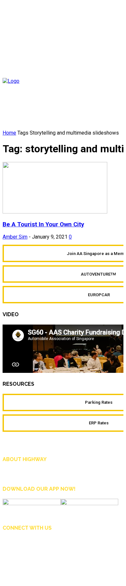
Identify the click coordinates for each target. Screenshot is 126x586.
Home (9, 133)
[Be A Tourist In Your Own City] (55, 212)
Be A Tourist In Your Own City (43, 224)
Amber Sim (15, 237)
